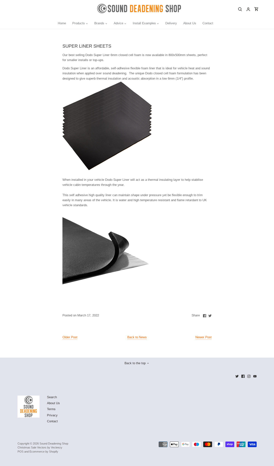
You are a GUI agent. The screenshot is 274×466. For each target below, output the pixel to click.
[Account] (248, 9)
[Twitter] (237, 376)
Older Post (69, 337)
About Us (53, 403)
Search (52, 397)
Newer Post (203, 337)
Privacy (52, 415)
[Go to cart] (256, 9)
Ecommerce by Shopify (43, 451)
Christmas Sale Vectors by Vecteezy (40, 447)
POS (20, 451)
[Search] (240, 9)
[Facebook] (243, 376)
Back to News (137, 337)
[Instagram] (249, 376)
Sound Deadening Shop (54, 443)
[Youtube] (254, 376)
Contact (52, 421)
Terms (51, 409)
